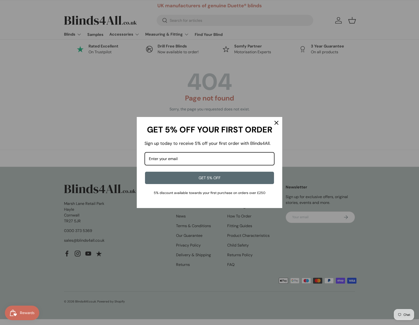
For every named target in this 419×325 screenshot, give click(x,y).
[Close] (276, 123)
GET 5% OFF (210, 177)
